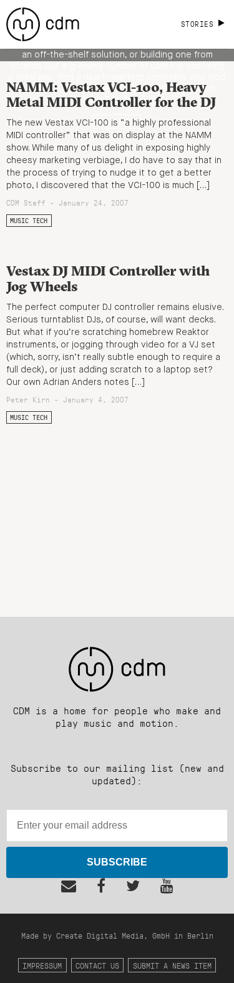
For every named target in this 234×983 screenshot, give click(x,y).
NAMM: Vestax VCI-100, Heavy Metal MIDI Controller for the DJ (111, 94)
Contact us (97, 965)
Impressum (42, 965)
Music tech (28, 220)
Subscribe (117, 862)
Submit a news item (172, 965)
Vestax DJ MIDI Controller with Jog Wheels (108, 278)
